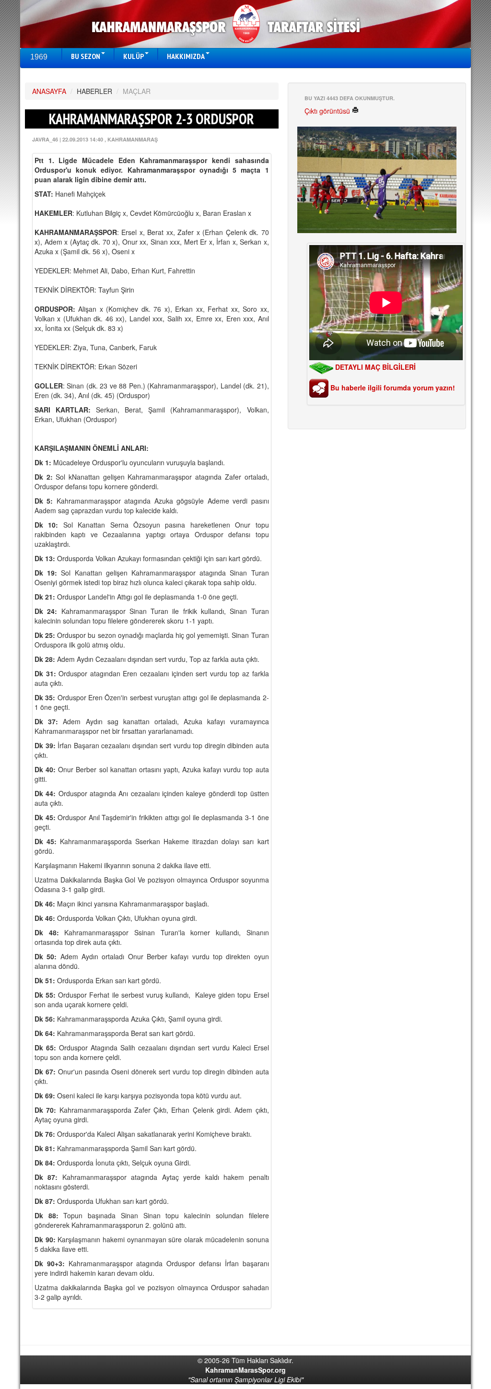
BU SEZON (85, 56)
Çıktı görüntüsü (328, 111)
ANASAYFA (49, 91)
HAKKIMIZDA (186, 56)
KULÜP (133, 56)
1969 (38, 57)
